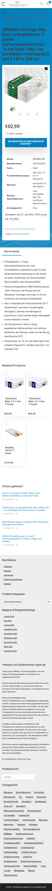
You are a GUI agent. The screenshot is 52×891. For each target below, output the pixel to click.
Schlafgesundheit (12, 843)
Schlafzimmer (10, 861)
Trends (7, 870)
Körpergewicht (34, 811)
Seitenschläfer (30, 866)
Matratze (43, 820)
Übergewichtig (10, 875)
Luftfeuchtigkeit (11, 820)
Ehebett (29, 797)
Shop (11, 13)
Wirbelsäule (19, 870)
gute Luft (8, 806)
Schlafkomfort (10, 847)
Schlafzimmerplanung (31, 861)
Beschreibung (11, 251)
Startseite (8, 566)
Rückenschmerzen (24, 834)
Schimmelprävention (13, 838)
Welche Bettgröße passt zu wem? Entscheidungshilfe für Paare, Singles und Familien (22, 539)
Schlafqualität (27, 847)
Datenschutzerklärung (13, 579)
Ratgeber (33, 824)
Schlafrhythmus (29, 852)
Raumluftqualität (12, 829)
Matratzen (22, 13)
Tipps (43, 866)
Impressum (8, 575)
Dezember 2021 (10, 651)
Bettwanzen (9, 797)
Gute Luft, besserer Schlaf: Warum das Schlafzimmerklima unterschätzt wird (21, 494)
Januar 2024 (9, 625)
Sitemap (7, 584)
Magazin (7, 571)
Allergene (8, 792)
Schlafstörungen (11, 857)
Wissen (31, 870)
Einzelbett (26, 801)
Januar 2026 (9, 616)
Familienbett (41, 801)
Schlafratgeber (11, 852)
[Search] (41, 4)
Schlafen (31, 838)
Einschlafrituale (11, 801)
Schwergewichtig (12, 866)
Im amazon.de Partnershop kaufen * (26, 142)
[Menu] (3, 4)
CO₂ (20, 797)
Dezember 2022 (10, 638)
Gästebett (21, 806)
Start (4, 13)
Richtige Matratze (31, 829)
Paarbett (21, 824)
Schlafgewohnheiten (33, 843)
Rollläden (8, 834)
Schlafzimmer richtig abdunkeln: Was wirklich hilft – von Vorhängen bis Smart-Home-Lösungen (25, 508)
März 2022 (8, 647)
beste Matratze (23, 792)
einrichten (41, 797)
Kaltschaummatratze (38, 13)
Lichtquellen (9, 815)
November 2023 (10, 634)
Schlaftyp (27, 857)
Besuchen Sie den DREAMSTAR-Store (20, 229)
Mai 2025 (7, 621)
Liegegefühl (23, 815)
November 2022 (10, 642)
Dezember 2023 (10, 629)
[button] (46, 68)
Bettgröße (39, 792)
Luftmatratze (29, 820)
